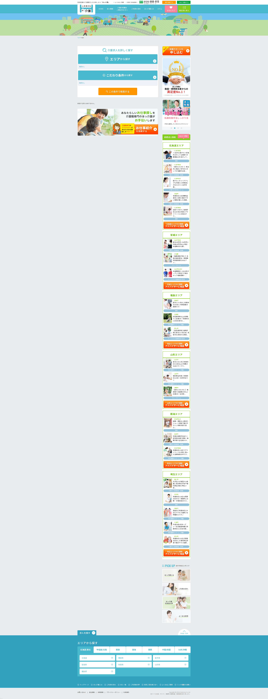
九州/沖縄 (182, 649)
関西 (150, 649)
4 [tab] (181, 128)
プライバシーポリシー (113, 692)
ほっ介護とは (149, 9)
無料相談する (169, 2)
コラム (159, 9)
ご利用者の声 (135, 685)
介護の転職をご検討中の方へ (122, 8)
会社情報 (92, 692)
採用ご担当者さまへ (151, 685)
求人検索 (110, 9)
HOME (101, 9)
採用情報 (100, 692)
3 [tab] (178, 128)
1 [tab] (171, 128)
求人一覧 (123, 685)
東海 (134, 649)
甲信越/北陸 (102, 649)
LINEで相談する (184, 2)
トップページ (84, 685)
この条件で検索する (119, 91)
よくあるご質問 (119, 2)
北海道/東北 (85, 649)
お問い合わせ (81, 692)
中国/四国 (166, 649)
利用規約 (126, 692)
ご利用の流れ (136, 9)
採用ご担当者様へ (132, 2)
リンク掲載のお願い (184, 685)
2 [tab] (174, 128)
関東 (118, 649)
